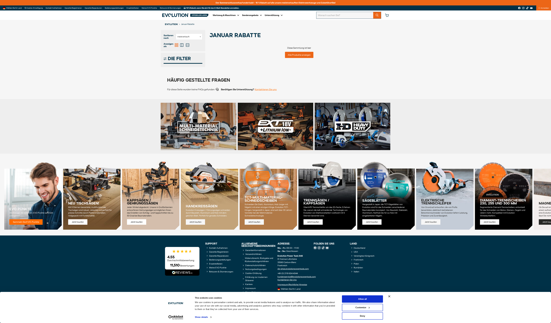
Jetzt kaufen (78, 222)
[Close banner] (389, 296)
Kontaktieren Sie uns (266, 89)
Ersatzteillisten (133, 8)
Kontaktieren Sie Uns (287, 280)
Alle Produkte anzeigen (299, 55)
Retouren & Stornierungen (170, 8)
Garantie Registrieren (73, 8)
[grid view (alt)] (176, 45)
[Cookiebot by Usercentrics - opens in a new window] (175, 317)
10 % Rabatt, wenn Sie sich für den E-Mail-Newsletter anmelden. (212, 8)
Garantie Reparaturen (93, 8)
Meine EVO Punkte (149, 8)
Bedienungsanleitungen (114, 8)
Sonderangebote (250, 15)
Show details (201, 317)
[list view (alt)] (182, 45)
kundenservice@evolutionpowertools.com (297, 276)
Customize (360, 307)
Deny (362, 316)
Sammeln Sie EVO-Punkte (26, 222)
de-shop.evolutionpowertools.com (293, 268)
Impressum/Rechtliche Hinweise (292, 284)
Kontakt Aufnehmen (54, 8)
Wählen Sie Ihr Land (14, 8)
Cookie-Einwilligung (34, 8)
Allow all (362, 299)
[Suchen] (377, 15)
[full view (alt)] (187, 45)
